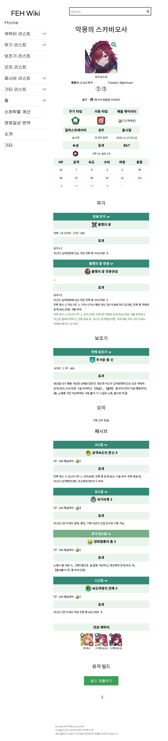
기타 (9, 145)
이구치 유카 (101, 138)
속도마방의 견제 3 (104, 588)
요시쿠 (75, 138)
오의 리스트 (15, 67)
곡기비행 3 (104, 499)
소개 (9, 134)
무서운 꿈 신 (104, 359)
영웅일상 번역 (18, 123)
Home (11, 22)
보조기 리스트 (18, 56)
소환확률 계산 (18, 112)
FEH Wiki (25, 13)
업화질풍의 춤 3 (104, 541)
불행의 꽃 (104, 224)
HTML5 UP (88, 729)
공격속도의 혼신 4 (104, 452)
